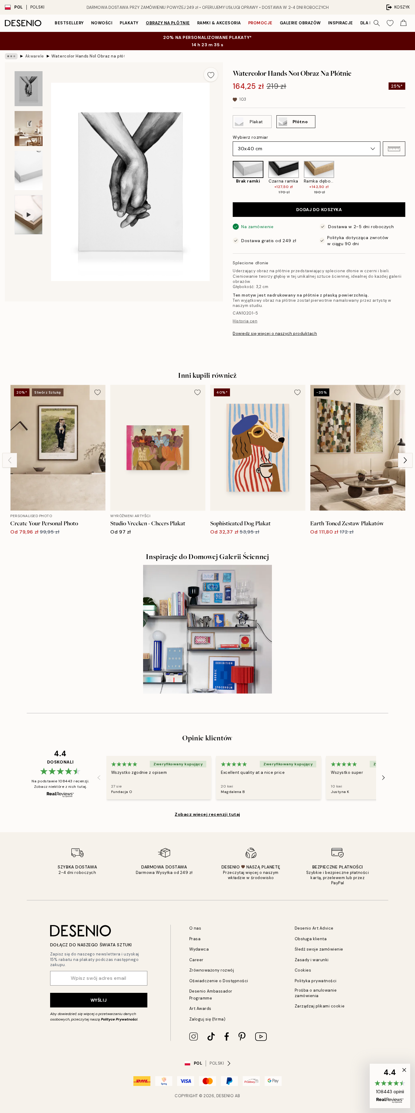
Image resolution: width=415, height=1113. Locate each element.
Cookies (303, 970)
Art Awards (200, 1008)
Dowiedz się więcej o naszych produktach (275, 333)
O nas (195, 928)
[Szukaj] (376, 23)
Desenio (225, 1095)
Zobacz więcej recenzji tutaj (207, 814)
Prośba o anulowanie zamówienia (316, 993)
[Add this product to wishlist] (211, 74)
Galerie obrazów (300, 23)
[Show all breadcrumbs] (11, 56)
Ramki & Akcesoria (219, 23)
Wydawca (199, 949)
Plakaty (129, 23)
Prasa (195, 938)
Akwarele (34, 56)
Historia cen (245, 321)
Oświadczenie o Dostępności (219, 980)
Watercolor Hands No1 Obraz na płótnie (87, 56)
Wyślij (99, 1000)
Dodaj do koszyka (319, 209)
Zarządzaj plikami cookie (320, 1006)
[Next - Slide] (410, 178)
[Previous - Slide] (228, 178)
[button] (394, 148)
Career (196, 959)
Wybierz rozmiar (250, 137)
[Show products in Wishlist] (390, 23)
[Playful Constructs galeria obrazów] (207, 629)
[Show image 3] (29, 170)
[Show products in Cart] (403, 23)
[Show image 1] (29, 88)
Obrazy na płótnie (168, 23)
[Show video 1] (29, 215)
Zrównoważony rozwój (211, 970)
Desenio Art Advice (314, 928)
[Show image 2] (29, 128)
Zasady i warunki (312, 959)
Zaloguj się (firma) (207, 1019)
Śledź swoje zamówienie (319, 949)
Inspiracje (340, 23)
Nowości (102, 23)
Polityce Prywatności (119, 1019)
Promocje (260, 23)
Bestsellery (69, 23)
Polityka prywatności (316, 980)
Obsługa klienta (311, 938)
